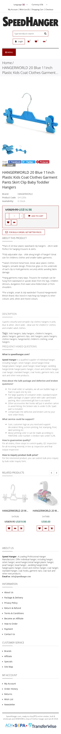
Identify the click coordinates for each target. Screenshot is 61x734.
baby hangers (28, 333)
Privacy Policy (10, 602)
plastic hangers (9, 336)
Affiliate (8, 656)
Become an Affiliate (13, 618)
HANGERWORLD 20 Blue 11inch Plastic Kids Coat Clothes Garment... (30, 70)
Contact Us (9, 634)
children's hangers (43, 333)
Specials (8, 661)
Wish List (8, 699)
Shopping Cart (37, 9)
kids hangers (15, 333)
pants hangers (50, 336)
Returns (8, 694)
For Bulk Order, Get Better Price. (25, 232)
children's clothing (38, 339)
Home (7, 62)
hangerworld (23, 339)
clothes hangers (9, 339)
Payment (8, 629)
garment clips (23, 336)
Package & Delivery (13, 597)
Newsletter (9, 704)
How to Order (11, 623)
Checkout (49, 9)
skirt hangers (37, 336)
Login (20, 41)
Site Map (8, 666)
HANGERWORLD (25, 193)
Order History (11, 688)
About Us (8, 592)
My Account (13, 9)
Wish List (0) (25, 9)
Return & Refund (12, 608)
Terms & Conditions (14, 613)
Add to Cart (37, 216)
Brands (7, 651)
